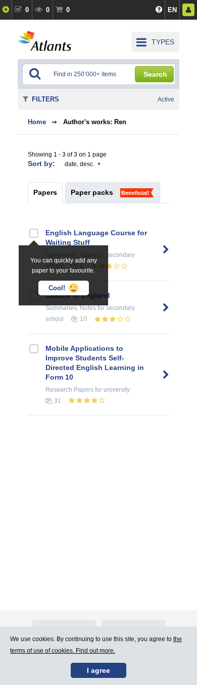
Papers (45, 192)
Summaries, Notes (70, 307)
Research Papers (69, 389)
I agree (98, 670)
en (172, 10)
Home (37, 122)
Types (163, 42)
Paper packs (92, 192)
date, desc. (79, 164)
